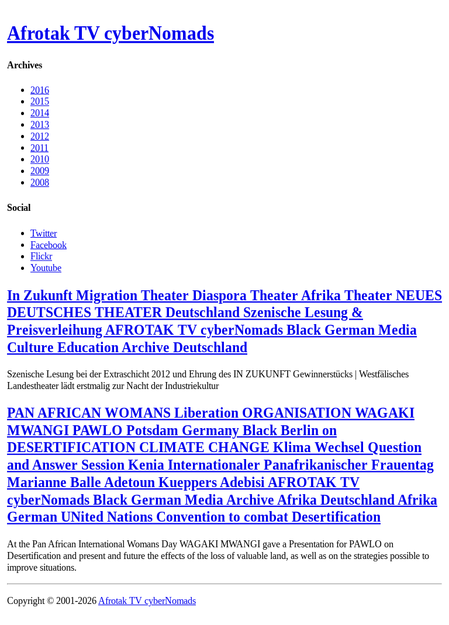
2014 (39, 113)
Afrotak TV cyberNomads (110, 33)
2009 (39, 170)
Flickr (41, 256)
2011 (39, 147)
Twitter (43, 232)
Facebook (48, 244)
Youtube (45, 267)
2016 (39, 89)
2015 (39, 101)
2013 (39, 124)
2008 (39, 182)
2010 (39, 159)
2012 (39, 135)
